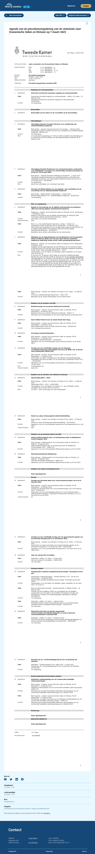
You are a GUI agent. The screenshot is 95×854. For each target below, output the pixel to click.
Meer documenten (15, 15)
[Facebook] (23, 780)
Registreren (71, 6)
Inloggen (86, 6)
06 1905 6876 (33, 843)
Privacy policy (49, 851)
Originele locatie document (78, 15)
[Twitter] (12, 780)
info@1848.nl (33, 838)
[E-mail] (6, 780)
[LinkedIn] (18, 780)
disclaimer (47, 813)
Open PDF (59, 15)
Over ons (84, 851)
